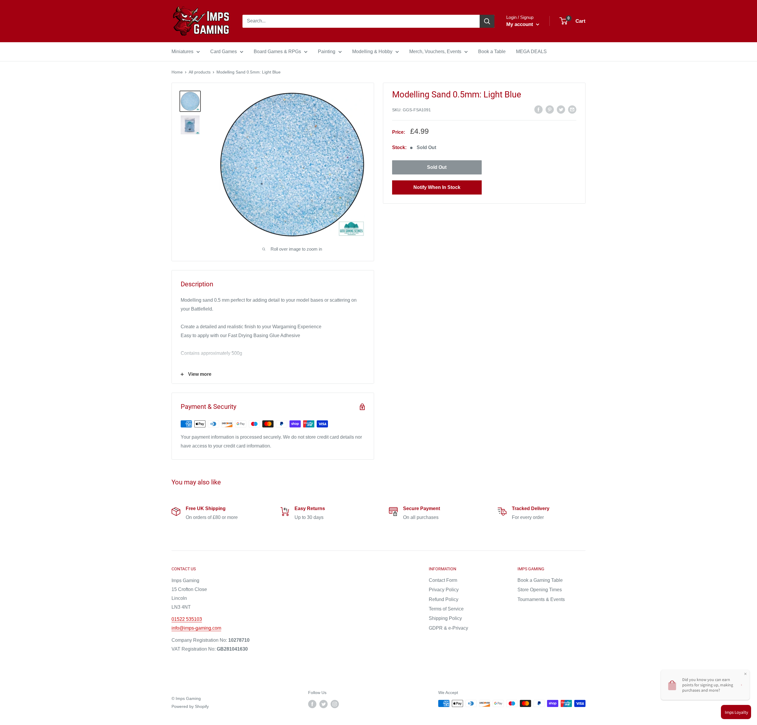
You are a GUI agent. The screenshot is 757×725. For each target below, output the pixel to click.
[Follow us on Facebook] (312, 704)
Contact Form (443, 580)
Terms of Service (446, 608)
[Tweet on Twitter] (561, 109)
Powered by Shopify (190, 706)
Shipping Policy (445, 618)
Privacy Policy (444, 589)
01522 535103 (187, 619)
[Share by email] (572, 109)
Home (177, 72)
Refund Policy (443, 599)
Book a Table (492, 51)
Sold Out (437, 167)
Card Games (223, 51)
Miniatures (182, 51)
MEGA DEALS (531, 51)
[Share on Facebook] (538, 109)
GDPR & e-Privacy (448, 628)
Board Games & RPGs (277, 51)
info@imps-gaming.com (196, 628)
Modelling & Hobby (372, 51)
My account (520, 24)
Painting (326, 51)
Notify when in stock (436, 187)
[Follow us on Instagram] (335, 704)
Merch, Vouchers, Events (435, 51)
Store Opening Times (539, 589)
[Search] (487, 21)
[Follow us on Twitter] (323, 704)
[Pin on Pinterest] (550, 109)
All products (200, 72)
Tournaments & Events (541, 599)
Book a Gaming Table (540, 580)
